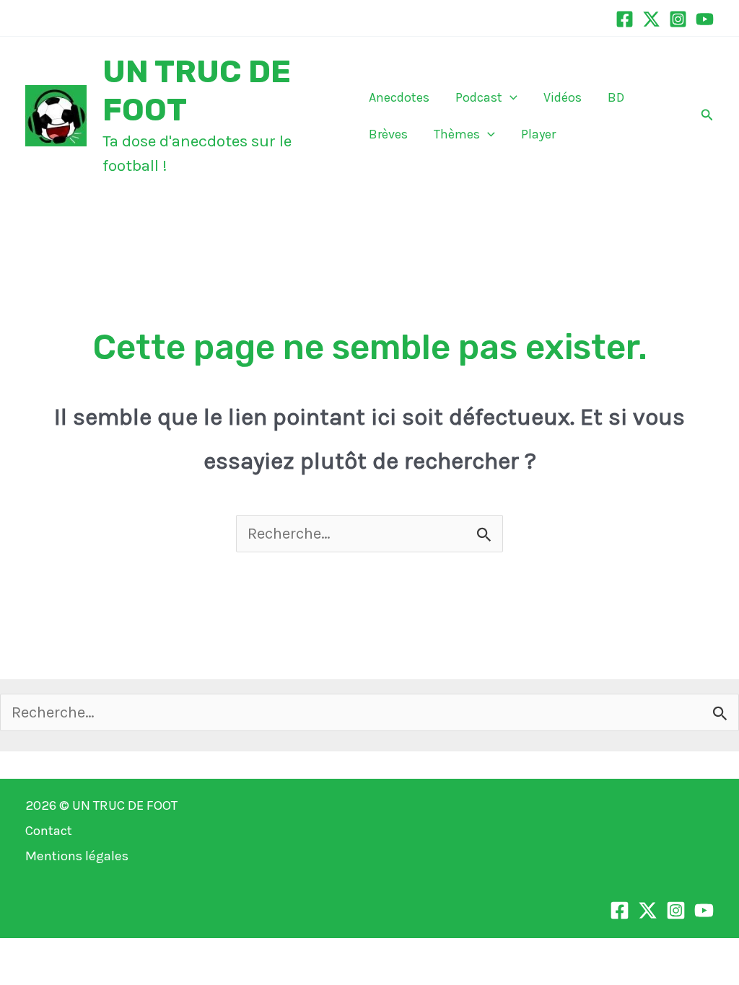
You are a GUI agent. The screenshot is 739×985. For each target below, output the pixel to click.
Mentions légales (76, 856)
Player (538, 134)
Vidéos (562, 97)
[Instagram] (678, 19)
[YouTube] (705, 19)
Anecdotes (399, 97)
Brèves (388, 134)
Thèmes (457, 134)
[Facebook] (625, 19)
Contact (48, 831)
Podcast (478, 97)
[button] (509, 97)
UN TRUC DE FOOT (125, 805)
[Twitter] (651, 19)
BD (616, 97)
